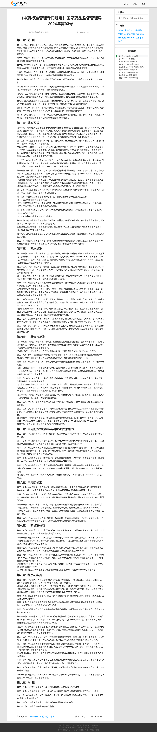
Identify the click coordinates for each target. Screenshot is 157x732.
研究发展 (122, 37)
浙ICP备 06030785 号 (66, 725)
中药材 (53, 716)
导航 (135, 3)
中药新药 (44, 716)
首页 (126, 3)
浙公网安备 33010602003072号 (87, 725)
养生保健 (129, 30)
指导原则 (140, 37)
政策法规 (34, 716)
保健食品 (122, 34)
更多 (144, 3)
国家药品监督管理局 (40, 32)
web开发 (130, 37)
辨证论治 (140, 34)
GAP (120, 41)
